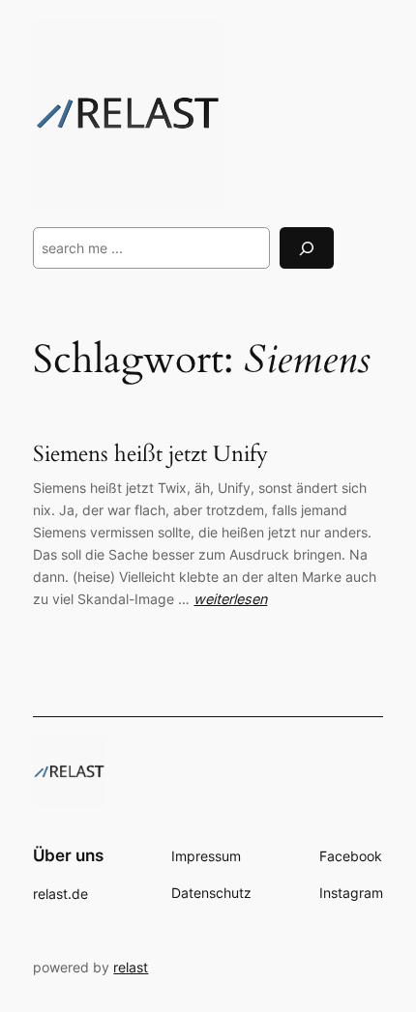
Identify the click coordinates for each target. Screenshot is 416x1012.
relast (130, 967)
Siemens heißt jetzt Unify (150, 454)
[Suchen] (307, 248)
